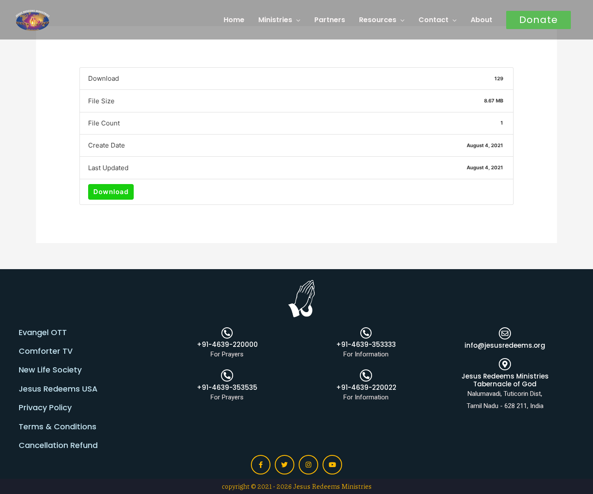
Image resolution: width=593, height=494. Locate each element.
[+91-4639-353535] (227, 375)
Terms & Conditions (57, 426)
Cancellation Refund (58, 445)
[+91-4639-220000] (227, 333)
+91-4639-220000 (227, 344)
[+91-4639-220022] (366, 375)
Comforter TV (45, 351)
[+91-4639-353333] (366, 333)
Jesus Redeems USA (58, 388)
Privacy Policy (45, 407)
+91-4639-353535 (227, 387)
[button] (538, 20)
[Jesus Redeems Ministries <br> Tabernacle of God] (505, 364)
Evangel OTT (43, 332)
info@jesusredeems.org (505, 345)
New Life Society (50, 369)
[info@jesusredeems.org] (505, 333)
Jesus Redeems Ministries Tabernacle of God (505, 380)
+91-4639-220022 (366, 387)
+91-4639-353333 (366, 344)
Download (110, 192)
